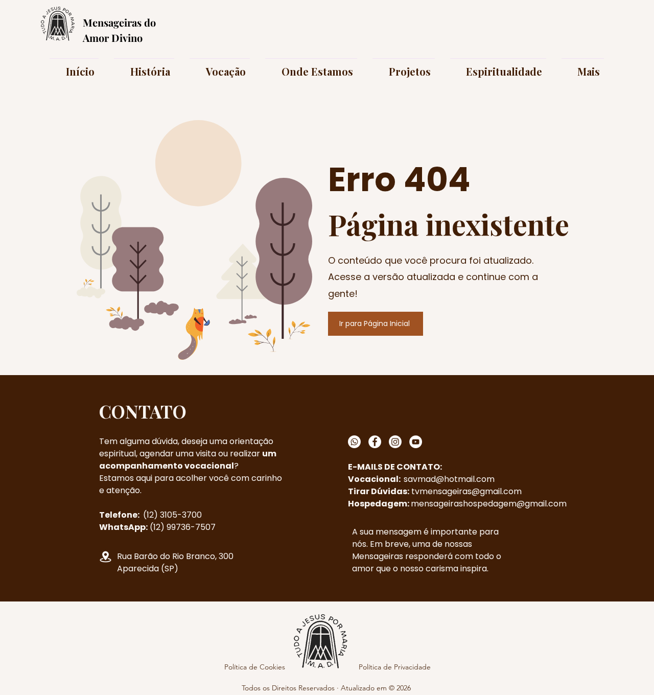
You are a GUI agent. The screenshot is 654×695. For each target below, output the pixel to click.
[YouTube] (415, 441)
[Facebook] (374, 441)
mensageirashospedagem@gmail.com (489, 503)
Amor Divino (113, 37)
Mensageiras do (119, 22)
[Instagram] (395, 441)
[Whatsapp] (354, 441)
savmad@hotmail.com (449, 479)
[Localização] (105, 556)
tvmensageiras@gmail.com (466, 491)
